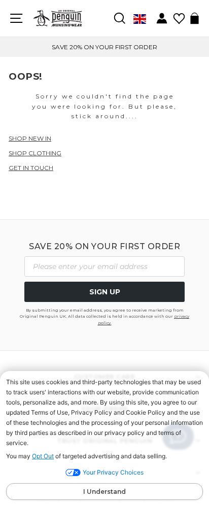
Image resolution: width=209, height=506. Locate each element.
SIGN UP (104, 291)
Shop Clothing (35, 153)
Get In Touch (31, 168)
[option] (104, 47)
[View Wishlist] (178, 15)
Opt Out (43, 456)
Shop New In (30, 138)
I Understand (104, 491)
